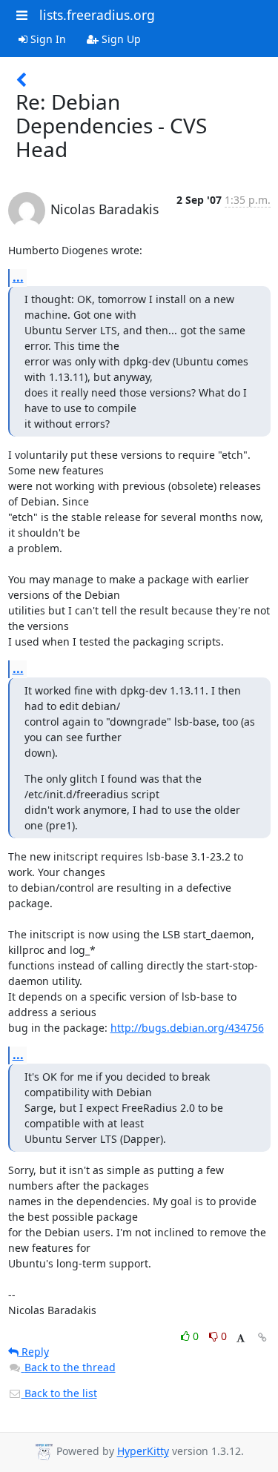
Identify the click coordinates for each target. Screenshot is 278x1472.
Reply (34, 1352)
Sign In (46, 39)
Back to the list (59, 1393)
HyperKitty (143, 1452)
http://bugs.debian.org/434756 (187, 1028)
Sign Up (120, 39)
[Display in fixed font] (241, 1338)
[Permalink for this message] (262, 1337)
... (18, 277)
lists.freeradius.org (97, 15)
